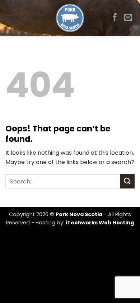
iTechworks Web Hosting (100, 222)
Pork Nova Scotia (79, 214)
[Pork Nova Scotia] (70, 18)
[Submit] (127, 181)
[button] (9, 18)
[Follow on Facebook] (115, 18)
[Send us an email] (128, 18)
